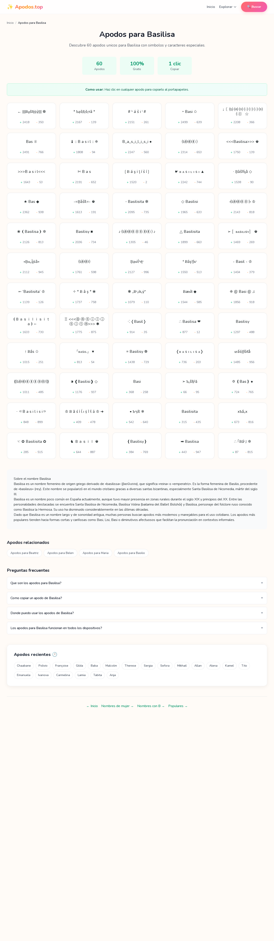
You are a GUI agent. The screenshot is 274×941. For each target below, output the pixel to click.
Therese (130, 666)
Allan (198, 666)
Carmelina (63, 675)
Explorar (225, 6)
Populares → (178, 706)
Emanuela (23, 675)
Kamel (229, 666)
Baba (94, 666)
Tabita (97, 675)
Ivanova (43, 675)
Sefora (165, 666)
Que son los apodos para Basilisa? (137, 583)
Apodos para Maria (96, 553)
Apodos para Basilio (131, 553)
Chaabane (24, 666)
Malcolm (111, 666)
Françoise (61, 666)
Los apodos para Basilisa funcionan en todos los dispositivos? (137, 628)
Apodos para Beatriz (24, 553)
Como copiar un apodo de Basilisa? (137, 598)
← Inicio (92, 706)
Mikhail (182, 666)
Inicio (211, 6)
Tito (244, 666)
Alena (213, 666)
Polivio (43, 666)
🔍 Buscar (254, 7)
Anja (113, 675)
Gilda (79, 666)
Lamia (82, 675)
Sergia (148, 666)
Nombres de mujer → (117, 706)
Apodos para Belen (60, 553)
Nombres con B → (151, 706)
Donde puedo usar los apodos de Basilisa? (137, 613)
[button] (31, 116)
